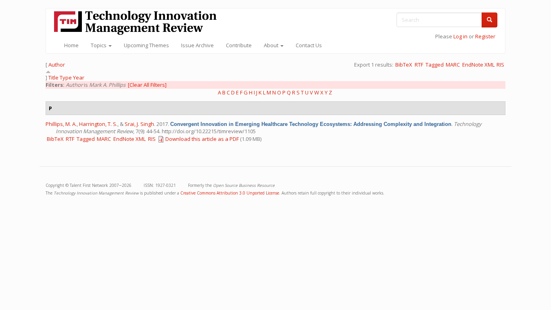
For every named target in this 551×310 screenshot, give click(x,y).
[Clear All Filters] (147, 84)
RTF (419, 64)
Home (71, 45)
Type (66, 77)
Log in (460, 36)
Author (56, 64)
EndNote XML (478, 64)
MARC (453, 64)
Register (485, 36)
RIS (500, 64)
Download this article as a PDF (202, 138)
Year (78, 77)
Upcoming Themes (146, 45)
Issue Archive (197, 45)
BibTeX (403, 64)
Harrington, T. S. (98, 124)
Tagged (435, 64)
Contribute (239, 45)
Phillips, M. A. (61, 124)
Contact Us (309, 45)
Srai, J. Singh (139, 124)
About (272, 45)
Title (53, 77)
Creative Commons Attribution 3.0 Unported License (229, 193)
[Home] (138, 22)
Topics (99, 45)
